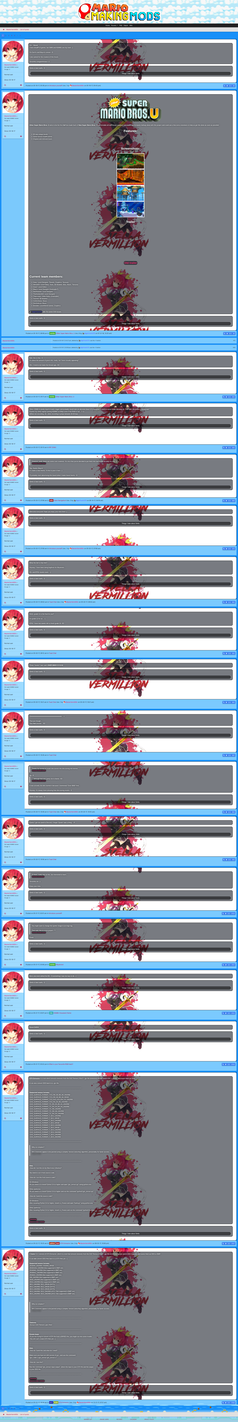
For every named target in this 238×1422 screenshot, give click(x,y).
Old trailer (130, 262)
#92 (233, 859)
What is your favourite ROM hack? (61, 1064)
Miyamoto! (59, 964)
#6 (234, 86)
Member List (88, 1419)
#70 (233, 548)
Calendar (133, 1419)
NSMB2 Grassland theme (62, 1013)
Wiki (131, 25)
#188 (233, 1402)
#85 (233, 702)
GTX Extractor (65, 1243)
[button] (224, 85)
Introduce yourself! (55, 85)
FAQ (120, 25)
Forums (114, 25)
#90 (233, 812)
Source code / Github (37, 1222)
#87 (233, 755)
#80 (233, 602)
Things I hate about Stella (130, 73)
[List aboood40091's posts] (5, 85)
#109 (233, 913)
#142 (233, 1013)
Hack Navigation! (60, 500)
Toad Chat (53, 602)
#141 (233, 965)
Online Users (104, 1419)
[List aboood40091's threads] (21, 85)
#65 (233, 397)
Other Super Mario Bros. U (65, 333)
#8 (234, 333)
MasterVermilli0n (12, 29)
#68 (233, 500)
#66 (233, 447)
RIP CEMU (52, 447)
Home (108, 25)
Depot (126, 25)
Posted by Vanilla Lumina (39, 463)
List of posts (24, 29)
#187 (233, 1243)
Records (119, 1419)
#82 (233, 653)
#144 (233, 1064)
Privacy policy (149, 1419)
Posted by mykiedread (38, 876)
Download (33, 1219)
